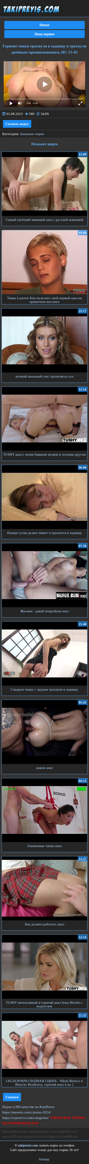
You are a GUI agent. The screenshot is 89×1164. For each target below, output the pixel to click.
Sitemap (44, 1159)
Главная (11, 1097)
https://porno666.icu (63, 1136)
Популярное (44, 34)
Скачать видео (17, 124)
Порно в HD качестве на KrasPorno (28, 1107)
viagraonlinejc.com (42, 1131)
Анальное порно (32, 134)
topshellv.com (67, 1131)
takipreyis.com (28, 1145)
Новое (44, 25)
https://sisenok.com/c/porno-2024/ (26, 1112)
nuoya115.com (13, 1136)
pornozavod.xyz (36, 1136)
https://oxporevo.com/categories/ (25, 1118)
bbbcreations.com (15, 1131)
